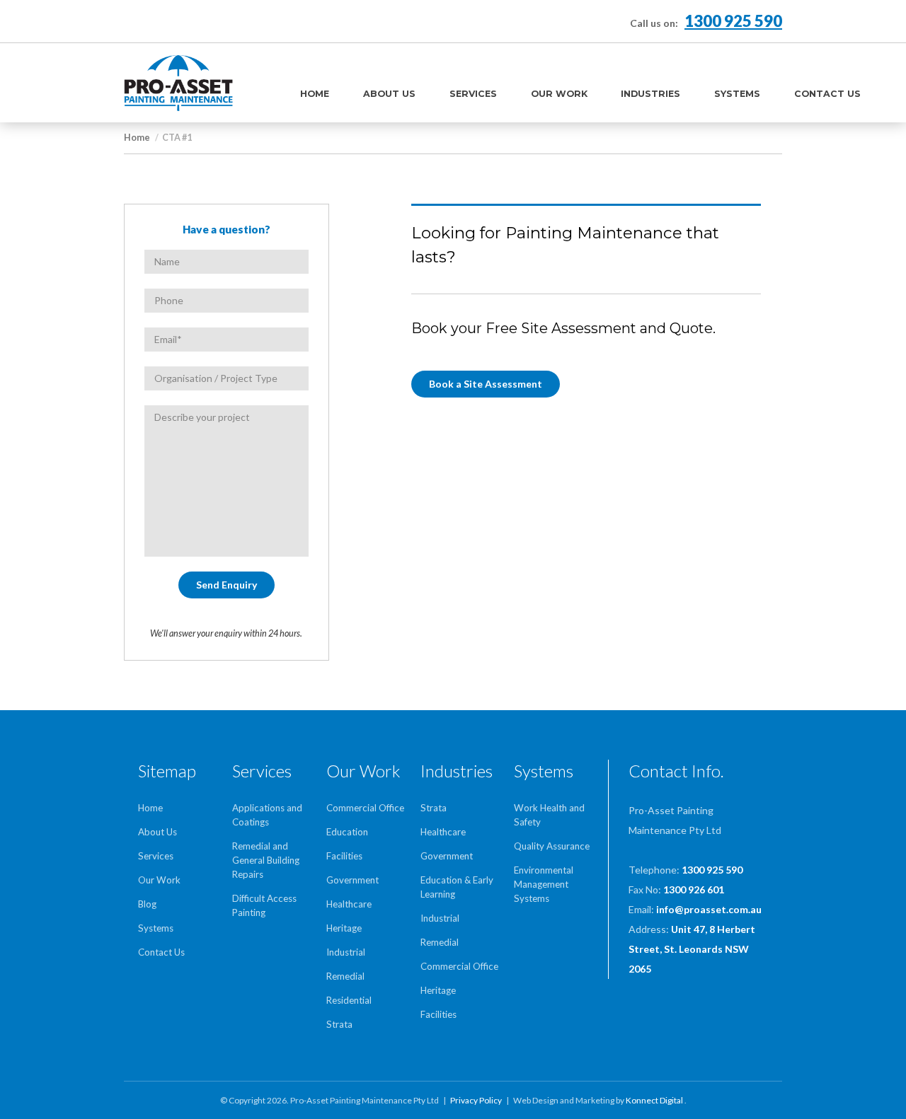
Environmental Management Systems (543, 884)
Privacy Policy (476, 1100)
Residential (349, 1000)
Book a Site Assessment (485, 384)
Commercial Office (365, 807)
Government (352, 880)
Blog (147, 904)
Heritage (344, 928)
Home (314, 93)
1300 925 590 (733, 20)
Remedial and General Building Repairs (265, 860)
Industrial (345, 952)
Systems (737, 93)
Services (473, 93)
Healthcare (349, 904)
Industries (650, 93)
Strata (339, 1024)
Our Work (559, 93)
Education (347, 831)
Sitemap (167, 771)
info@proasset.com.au (709, 909)
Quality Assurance (552, 846)
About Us (389, 93)
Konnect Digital (655, 1100)
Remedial (345, 976)
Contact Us (827, 93)
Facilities (344, 856)
